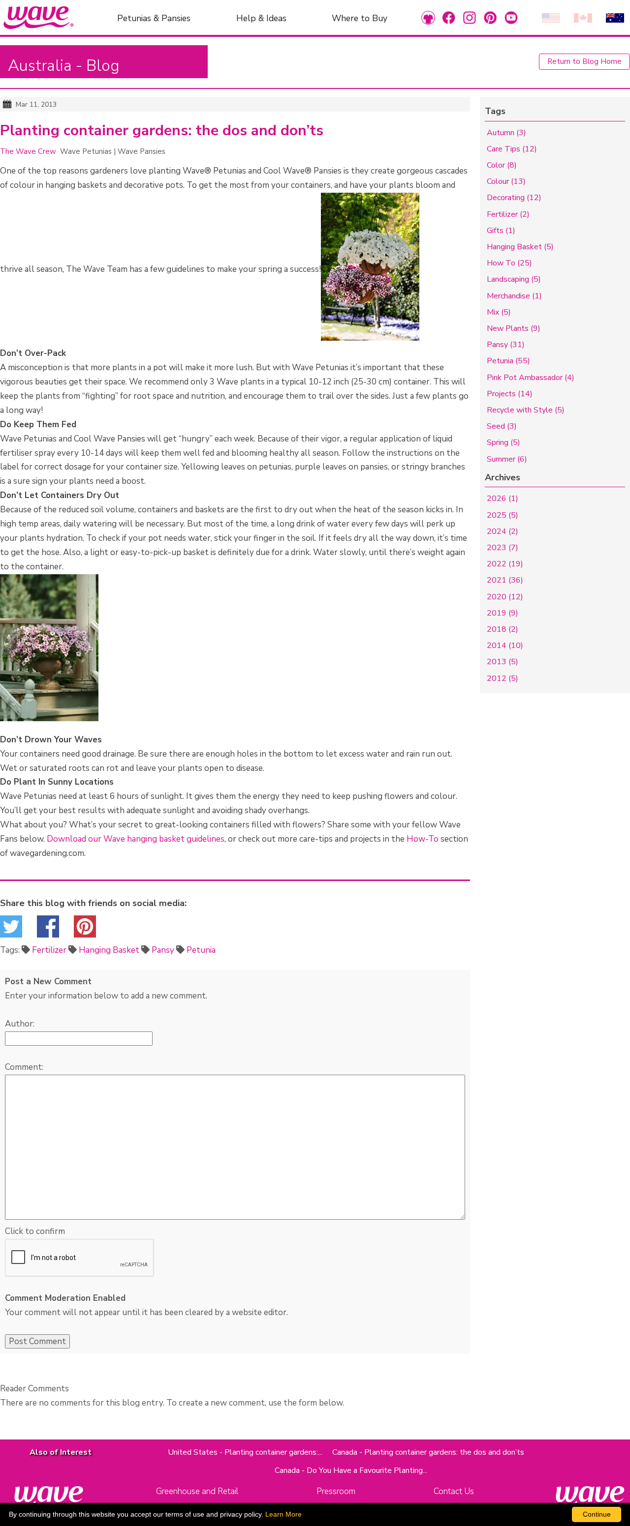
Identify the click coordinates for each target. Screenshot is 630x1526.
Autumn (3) (506, 132)
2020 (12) (505, 596)
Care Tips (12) (512, 149)
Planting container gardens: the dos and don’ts (161, 130)
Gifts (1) (501, 230)
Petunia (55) (508, 360)
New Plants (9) (513, 328)
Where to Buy (359, 17)
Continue (597, 1514)
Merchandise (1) (514, 296)
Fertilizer (49, 950)
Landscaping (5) (514, 279)
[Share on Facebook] (48, 929)
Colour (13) (506, 181)
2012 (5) (502, 678)
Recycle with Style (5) (526, 410)
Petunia (201, 950)
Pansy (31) (506, 344)
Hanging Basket (109, 950)
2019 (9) (502, 613)
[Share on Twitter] (11, 929)
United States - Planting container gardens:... (245, 1452)
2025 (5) (502, 515)
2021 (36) (505, 580)
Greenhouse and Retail (197, 1491)
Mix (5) (499, 312)
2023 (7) (502, 547)
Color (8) (502, 165)
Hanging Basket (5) (520, 246)
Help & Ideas (261, 17)
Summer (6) (507, 459)
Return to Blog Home (584, 61)
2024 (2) (502, 531)
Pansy (163, 950)
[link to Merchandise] (428, 17)
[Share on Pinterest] (85, 929)
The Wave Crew (28, 151)
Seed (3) (502, 426)
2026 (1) (502, 498)
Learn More (283, 1514)
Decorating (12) (514, 197)
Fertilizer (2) (508, 214)
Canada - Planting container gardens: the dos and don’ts (428, 1452)
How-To (423, 839)
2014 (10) (505, 645)
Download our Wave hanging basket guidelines (135, 839)
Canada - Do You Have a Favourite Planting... (351, 1470)
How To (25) (509, 263)
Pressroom (335, 1491)
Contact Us (454, 1491)
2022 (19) (505, 563)
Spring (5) (503, 442)
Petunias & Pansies (153, 17)
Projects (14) (510, 393)
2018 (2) (502, 629)
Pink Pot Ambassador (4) (530, 377)
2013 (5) (502, 661)
